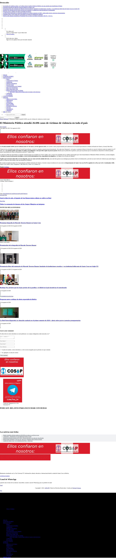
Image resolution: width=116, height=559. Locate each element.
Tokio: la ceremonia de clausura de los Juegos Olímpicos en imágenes (22, 204)
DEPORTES (9, 100)
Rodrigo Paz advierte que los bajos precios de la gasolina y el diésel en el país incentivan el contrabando (29, 10)
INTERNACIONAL (11, 106)
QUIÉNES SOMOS (8, 76)
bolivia (9, 193)
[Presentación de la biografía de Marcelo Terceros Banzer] (9, 240)
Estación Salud (10, 85)
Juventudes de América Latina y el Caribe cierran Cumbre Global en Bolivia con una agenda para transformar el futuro (32, 6)
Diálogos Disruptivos (11, 83)
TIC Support (3, 126)
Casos (12, 193)
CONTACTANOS (8, 96)
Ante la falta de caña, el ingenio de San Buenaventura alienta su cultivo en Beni (25, 198)
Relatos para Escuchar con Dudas (14, 90)
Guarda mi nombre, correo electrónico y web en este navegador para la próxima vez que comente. (26, 349)
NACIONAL (9, 109)
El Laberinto (9, 94)
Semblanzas (9, 82)
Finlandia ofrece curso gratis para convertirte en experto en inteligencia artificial (23, 14)
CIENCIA (9, 102)
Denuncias (16, 193)
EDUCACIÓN (10, 104)
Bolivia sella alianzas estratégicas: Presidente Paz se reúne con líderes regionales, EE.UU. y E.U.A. (28, 16)
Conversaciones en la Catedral (13, 86)
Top (1, 490)
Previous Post (3, 195)
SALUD (8, 107)
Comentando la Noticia (12, 80)
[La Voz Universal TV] (26, 53)
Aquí (1, 485)
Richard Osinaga (77, 488)
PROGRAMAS (7, 77)
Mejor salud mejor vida (12, 89)
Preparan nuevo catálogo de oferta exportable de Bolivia (17, 11)
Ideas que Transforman (12, 87)
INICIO (5, 75)
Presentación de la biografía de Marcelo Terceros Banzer (18, 245)
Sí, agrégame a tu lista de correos (10, 352)
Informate (5, 97)
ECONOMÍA (9, 103)
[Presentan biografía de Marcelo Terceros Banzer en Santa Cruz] (9, 219)
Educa (7, 79)
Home (1, 119)
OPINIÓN (9, 110)
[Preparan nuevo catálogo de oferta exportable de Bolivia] (6, 296)
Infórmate (5, 119)
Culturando (9, 93)
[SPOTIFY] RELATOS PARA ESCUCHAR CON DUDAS (24, 92)
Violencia (25, 193)
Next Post (2, 201)
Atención (5, 193)
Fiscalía (21, 193)
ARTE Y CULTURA (11, 99)
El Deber (6, 167)
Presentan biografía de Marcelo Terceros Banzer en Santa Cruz (18, 7)
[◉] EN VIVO (7, 112)
